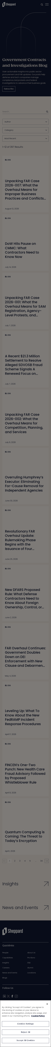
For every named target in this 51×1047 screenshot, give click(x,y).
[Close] (47, 1004)
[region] (25, 1023)
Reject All (25, 1032)
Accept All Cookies (25, 1040)
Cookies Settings (25, 1024)
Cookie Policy (38, 1016)
